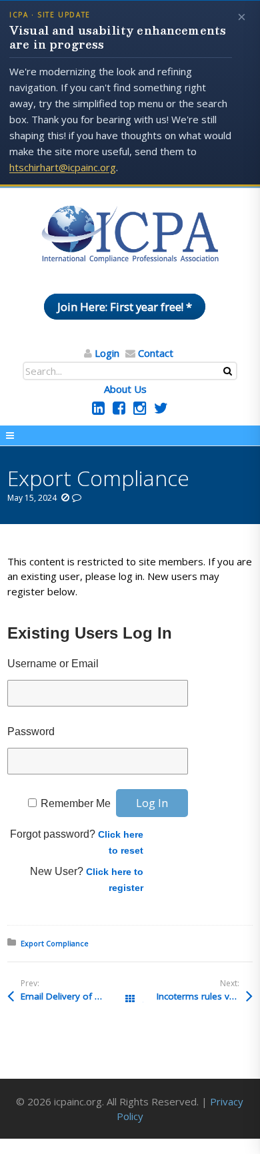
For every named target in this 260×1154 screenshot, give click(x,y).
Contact (155, 353)
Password (31, 731)
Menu (130, 435)
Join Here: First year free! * (124, 306)
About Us (125, 389)
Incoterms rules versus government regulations (205, 996)
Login (107, 353)
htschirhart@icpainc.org (62, 167)
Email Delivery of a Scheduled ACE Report (75, 996)
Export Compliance (55, 943)
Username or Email (53, 663)
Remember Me (76, 803)
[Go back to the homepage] (130, 235)
